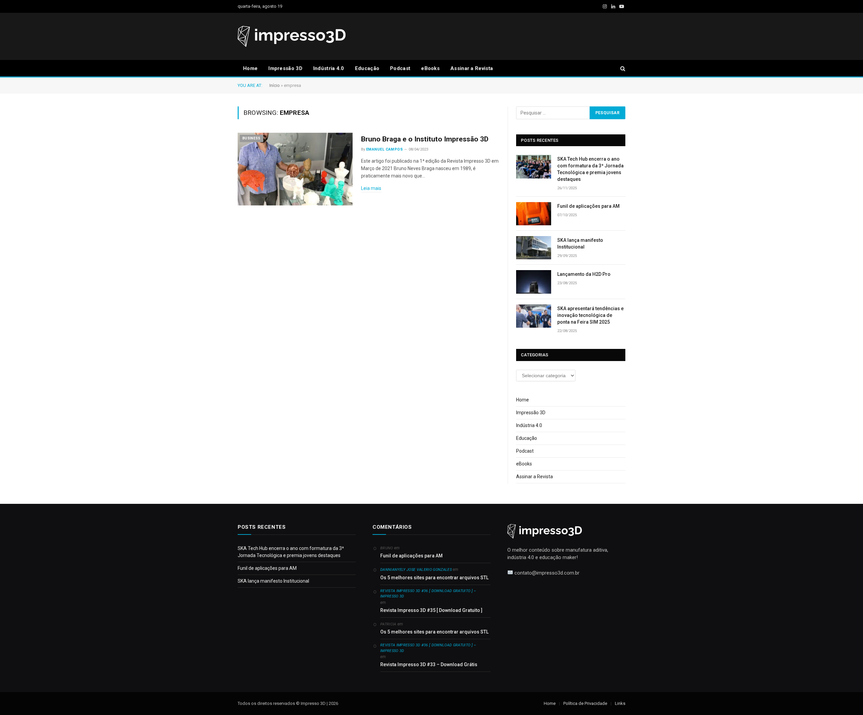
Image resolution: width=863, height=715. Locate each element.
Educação (367, 68)
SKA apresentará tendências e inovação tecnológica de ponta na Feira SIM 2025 (590, 315)
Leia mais (371, 188)
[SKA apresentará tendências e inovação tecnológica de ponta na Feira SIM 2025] (533, 316)
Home (250, 68)
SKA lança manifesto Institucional (580, 243)
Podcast (400, 68)
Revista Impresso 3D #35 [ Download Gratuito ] (431, 610)
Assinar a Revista (471, 68)
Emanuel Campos (384, 149)
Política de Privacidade (585, 703)
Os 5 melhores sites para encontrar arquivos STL (434, 577)
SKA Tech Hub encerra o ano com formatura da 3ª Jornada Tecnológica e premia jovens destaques (590, 169)
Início (274, 85)
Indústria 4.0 (328, 68)
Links (620, 703)
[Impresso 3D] (292, 36)
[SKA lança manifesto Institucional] (533, 247)
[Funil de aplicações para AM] (533, 213)
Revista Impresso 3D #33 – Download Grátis (428, 664)
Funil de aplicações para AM (588, 206)
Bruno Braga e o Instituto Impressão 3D (424, 139)
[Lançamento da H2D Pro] (533, 281)
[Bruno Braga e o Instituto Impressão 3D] (295, 169)
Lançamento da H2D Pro (584, 274)
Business (251, 138)
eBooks (430, 68)
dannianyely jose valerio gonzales (416, 569)
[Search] (622, 68)
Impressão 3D (285, 68)
